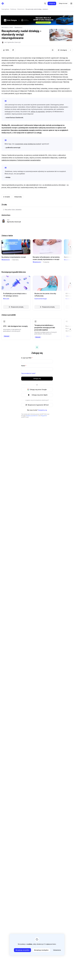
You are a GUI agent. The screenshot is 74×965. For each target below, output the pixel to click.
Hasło (23, 365)
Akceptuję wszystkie (22, 950)
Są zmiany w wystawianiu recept (14, 257)
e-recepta (6, 197)
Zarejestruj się (42, 410)
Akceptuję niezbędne (41, 950)
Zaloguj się (52, 3)
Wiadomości (18, 27)
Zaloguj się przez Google (38, 389)
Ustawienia (57, 950)
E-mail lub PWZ (27, 358)
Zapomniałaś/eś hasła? (28, 373)
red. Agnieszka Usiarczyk (12, 42)
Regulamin (44, 415)
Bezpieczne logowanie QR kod (38, 405)
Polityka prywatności (32, 415)
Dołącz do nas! (63, 3)
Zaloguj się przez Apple (40, 395)
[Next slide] (70, 246)
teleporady (18, 197)
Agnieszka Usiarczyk (14, 222)
